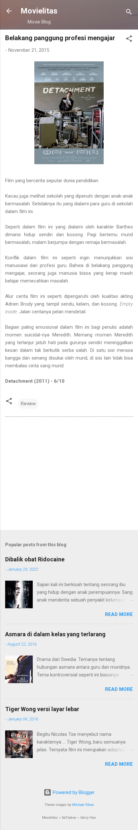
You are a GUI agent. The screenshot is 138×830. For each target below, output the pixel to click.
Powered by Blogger (73, 792)
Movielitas (39, 10)
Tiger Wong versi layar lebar (42, 709)
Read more (119, 614)
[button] (129, 40)
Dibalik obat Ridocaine (35, 559)
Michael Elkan (83, 805)
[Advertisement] (69, 475)
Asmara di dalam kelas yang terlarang (55, 634)
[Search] (129, 13)
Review (28, 403)
